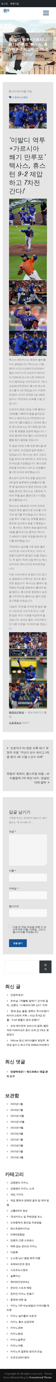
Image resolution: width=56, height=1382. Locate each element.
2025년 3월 (16, 1103)
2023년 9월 (16, 1127)
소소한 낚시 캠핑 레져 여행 (25, 1258)
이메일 (13, 888)
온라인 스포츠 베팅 (21, 1287)
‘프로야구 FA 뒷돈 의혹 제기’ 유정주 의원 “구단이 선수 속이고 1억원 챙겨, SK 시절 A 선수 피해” (28, 752)
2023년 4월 (16, 1157)
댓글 (12, 831)
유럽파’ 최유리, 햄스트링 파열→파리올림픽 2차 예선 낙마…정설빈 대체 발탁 (28, 778)
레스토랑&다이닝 (20, 1228)
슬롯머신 (15, 1275)
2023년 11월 (17, 1115)
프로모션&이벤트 (20, 1357)
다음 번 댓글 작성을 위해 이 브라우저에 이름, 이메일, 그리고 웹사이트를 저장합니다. (29, 929)
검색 (45, 967)
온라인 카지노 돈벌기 (22, 1293)
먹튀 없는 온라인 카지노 (23, 1246)
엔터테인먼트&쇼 (20, 1281)
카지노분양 (16, 1333)
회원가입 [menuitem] (14, 3)
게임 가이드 (16, 1194)
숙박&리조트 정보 (20, 1264)
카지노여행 (16, 1345)
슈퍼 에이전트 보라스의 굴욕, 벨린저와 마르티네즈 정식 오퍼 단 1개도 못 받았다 (28, 1030)
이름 (12, 870)
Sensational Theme (40, 1377)
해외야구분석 (16, 712)
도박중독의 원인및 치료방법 (26, 1222)
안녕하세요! (16, 994)
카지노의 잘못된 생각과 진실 (26, 1351)
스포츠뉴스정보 (20, 97)
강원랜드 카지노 (19, 1182)
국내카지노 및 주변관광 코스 (26, 1216)
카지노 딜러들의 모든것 (23, 1315)
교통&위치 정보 (19, 1210)
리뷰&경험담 (17, 1234)
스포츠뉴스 (15, 722)
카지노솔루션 (17, 1339)
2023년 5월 (16, 1151)
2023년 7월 (16, 1139)
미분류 (14, 1252)
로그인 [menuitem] (4, 3)
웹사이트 (14, 906)
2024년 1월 (16, 1109)
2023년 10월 (17, 1121)
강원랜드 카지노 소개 (22, 1188)
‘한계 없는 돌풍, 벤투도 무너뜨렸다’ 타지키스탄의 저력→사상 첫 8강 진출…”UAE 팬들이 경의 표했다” (28, 1015)
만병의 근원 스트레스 (22, 1240)
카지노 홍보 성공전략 (22, 1321)
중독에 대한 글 (18, 1299)
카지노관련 (16, 1327)
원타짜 (9, 10)
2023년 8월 (16, 1133)
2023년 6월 (16, 1145)
